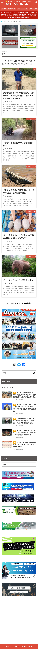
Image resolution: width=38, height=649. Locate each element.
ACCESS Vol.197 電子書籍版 (19, 303)
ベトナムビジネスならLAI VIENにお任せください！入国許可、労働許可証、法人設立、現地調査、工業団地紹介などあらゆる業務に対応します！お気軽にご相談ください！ (19, 15)
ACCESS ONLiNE (15, 646)
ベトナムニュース (22, 9)
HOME (4, 21)
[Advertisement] (19, 619)
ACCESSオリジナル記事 (8, 9)
